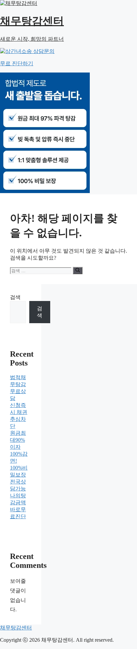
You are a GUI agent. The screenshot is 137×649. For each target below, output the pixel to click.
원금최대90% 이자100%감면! (19, 447)
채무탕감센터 (16, 627)
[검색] (77, 270)
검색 (15, 297)
